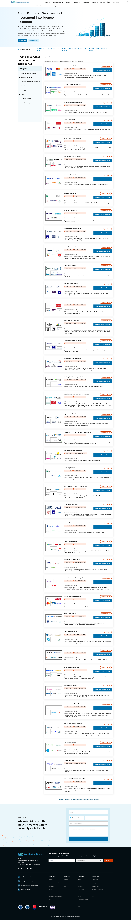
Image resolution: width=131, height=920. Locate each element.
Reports (47, 2)
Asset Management (27, 77)
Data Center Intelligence (55, 896)
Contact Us (22, 41)
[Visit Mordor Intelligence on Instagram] (28, 868)
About (68, 2)
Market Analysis (27, 6)
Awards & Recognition (83, 903)
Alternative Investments (28, 73)
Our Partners (81, 893)
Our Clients (81, 889)
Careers (80, 906)
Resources (86, 2)
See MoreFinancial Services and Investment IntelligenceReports (79, 799)
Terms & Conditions (97, 889)
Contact (102, 2)
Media (79, 896)
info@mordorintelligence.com (29, 877)
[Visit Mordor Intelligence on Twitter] (19, 868)
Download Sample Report (102, 70)
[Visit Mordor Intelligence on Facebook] (25, 868)
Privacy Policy (95, 883)
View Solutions (33, 41)
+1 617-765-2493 (114, 2)
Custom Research (58, 2)
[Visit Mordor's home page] (20, 2)
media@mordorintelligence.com (29, 881)
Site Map (94, 893)
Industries (95, 2)
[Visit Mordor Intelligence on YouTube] (31, 868)
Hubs (50, 889)
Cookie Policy (95, 886)
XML (93, 896)
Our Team (80, 886)
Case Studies (67, 883)
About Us (80, 883)
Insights (66, 879)
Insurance (24, 94)
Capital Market (25, 86)
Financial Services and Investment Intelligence (45, 6)
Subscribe (108, 860)
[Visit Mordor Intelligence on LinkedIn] (22, 868)
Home (19, 6)
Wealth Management (27, 103)
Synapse (51, 886)
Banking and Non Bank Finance (30, 82)
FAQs (65, 886)
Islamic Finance (26, 99)
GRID (50, 899)
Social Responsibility (83, 899)
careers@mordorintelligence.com (30, 885)
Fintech (23, 90)
